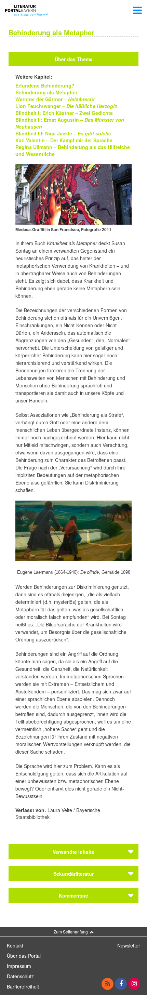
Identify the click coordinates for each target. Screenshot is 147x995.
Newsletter (128, 945)
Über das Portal (24, 955)
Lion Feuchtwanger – (66, 106)
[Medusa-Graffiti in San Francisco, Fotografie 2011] (73, 193)
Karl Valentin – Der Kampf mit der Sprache (63, 140)
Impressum (19, 966)
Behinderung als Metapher (46, 92)
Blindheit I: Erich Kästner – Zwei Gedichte (64, 112)
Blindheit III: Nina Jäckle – (45, 133)
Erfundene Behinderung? (45, 85)
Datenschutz (20, 976)
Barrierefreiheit (23, 986)
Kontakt (15, 945)
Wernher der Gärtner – (55, 99)
